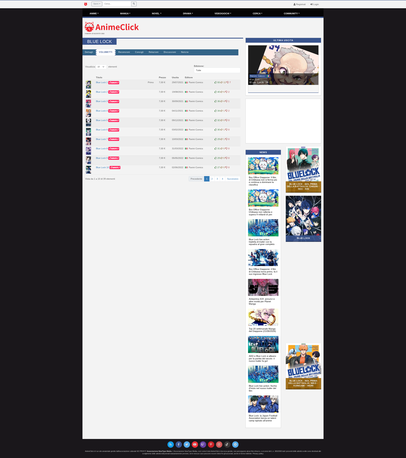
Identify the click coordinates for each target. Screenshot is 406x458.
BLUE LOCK (303, 238)
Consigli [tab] (139, 52)
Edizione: (199, 66)
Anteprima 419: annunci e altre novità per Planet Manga (262, 301)
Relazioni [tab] (154, 52)
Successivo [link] (232, 179)
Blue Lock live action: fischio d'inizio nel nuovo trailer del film (263, 388)
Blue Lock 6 (102, 129)
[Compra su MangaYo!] (113, 82)
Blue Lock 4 (102, 110)
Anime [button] (93, 13)
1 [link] (206, 179)
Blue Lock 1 (102, 82)
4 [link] (222, 179)
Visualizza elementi (101, 66)
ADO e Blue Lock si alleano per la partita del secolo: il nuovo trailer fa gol (262, 358)
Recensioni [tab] (124, 52)
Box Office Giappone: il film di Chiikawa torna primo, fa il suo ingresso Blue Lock (263, 271)
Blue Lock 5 (102, 120)
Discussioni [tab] (170, 52)
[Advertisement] (243, 28)
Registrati (300, 4)
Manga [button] (124, 13)
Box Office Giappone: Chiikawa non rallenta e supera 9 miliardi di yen (260, 212)
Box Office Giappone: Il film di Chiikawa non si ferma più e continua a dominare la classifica (263, 181)
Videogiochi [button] (222, 13)
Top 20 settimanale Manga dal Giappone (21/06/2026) (262, 329)
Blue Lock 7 (102, 139)
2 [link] (212, 179)
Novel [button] (156, 13)
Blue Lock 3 (102, 101)
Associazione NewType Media (159, 451)
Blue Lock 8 (102, 148)
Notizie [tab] (185, 52)
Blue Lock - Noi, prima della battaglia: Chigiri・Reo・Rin (303, 186)
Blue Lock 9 (102, 158)
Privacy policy (258, 454)
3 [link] (217, 179)
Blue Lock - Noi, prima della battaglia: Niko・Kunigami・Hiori (303, 383)
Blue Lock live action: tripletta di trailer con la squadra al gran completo (262, 242)
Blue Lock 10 (102, 167)
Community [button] (291, 13)
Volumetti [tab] (105, 52)
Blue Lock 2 (102, 92)
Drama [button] (187, 13)
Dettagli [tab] (89, 52)
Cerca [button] (257, 13)
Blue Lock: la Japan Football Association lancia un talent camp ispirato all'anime (263, 418)
